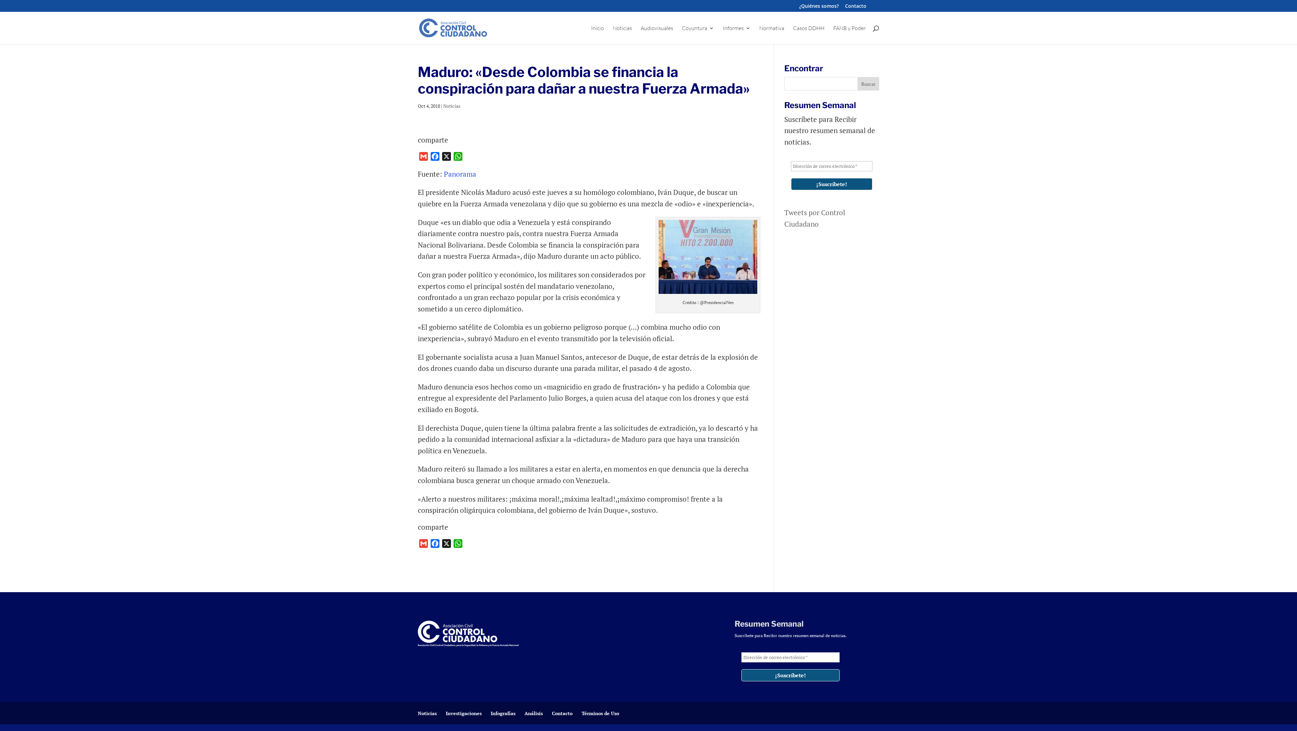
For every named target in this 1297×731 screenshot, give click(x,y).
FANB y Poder (849, 28)
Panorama (461, 174)
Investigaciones (464, 713)
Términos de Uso (600, 713)
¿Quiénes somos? (819, 6)
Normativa (771, 28)
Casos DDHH (808, 28)
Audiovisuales (657, 28)
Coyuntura (694, 28)
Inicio (597, 28)
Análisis (534, 713)
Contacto (855, 6)
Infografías (503, 713)
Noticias (622, 28)
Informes (733, 28)
